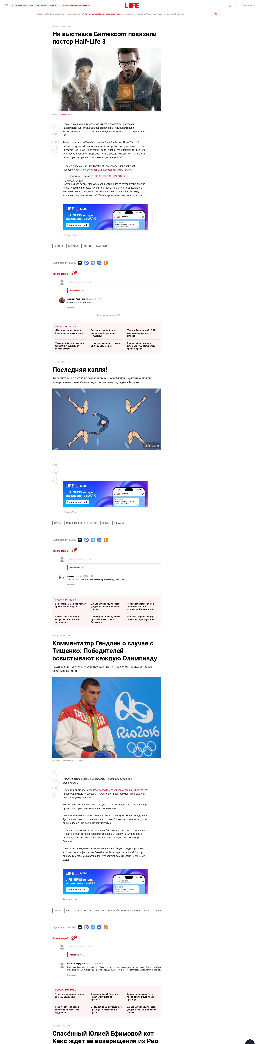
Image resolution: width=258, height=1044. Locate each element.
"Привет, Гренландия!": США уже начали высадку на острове (141, 333)
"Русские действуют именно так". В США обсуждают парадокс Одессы (69, 346)
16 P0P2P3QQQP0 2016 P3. (110, 175)
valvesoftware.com (65, 114)
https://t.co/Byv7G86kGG (87, 169)
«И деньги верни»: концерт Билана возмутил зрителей (69, 331)
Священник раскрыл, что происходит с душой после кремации (140, 997)
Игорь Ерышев (71, 235)
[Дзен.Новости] (80, 262)
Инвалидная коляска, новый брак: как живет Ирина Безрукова (105, 619)
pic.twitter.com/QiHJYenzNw (116, 169)
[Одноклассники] (105, 262)
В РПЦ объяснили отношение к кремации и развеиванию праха (106, 1009)
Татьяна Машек (71, 512)
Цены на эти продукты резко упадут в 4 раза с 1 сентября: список (106, 606)
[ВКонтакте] (99, 262)
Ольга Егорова (71, 899)
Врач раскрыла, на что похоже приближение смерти (70, 605)
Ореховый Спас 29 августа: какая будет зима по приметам (105, 997)
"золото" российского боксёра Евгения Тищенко (116, 789)
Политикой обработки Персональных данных (105, 14)
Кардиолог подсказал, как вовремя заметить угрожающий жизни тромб (140, 606)
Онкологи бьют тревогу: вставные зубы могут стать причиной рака (141, 346)
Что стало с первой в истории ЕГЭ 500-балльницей (106, 344)
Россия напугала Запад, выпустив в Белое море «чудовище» (103, 333)
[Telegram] (93, 262)
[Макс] (86, 262)
